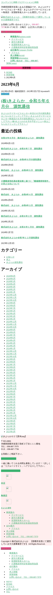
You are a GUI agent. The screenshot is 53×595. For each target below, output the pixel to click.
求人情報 (10, 531)
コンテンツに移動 (9, 2)
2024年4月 (10, 340)
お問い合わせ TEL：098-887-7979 (22, 536)
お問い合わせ (12, 589)
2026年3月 (10, 287)
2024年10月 (11, 327)
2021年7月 (10, 426)
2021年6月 (10, 429)
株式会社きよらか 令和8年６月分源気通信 (21, 159)
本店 (3, 483)
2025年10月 (11, 300)
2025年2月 (10, 319)
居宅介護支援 (17, 42)
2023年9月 (10, 359)
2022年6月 (10, 399)
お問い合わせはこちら (11, 32)
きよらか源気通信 (14, 262)
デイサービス (17, 39)
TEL (8, 592)
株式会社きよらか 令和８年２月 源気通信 (21, 216)
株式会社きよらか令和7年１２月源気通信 (20, 238)
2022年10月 (11, 389)
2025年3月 (10, 316)
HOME (9, 584)
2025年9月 (10, 303)
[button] (8, 458)
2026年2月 (10, 289)
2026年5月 (10, 281)
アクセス (15, 53)
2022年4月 (10, 405)
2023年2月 (10, 378)
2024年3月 (10, 343)
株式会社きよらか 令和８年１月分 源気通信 (22, 227)
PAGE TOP (6, 548)
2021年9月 (10, 421)
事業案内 (10, 512)
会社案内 (10, 526)
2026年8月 (10, 276)
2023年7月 (10, 364)
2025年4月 (10, 314)
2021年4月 (10, 432)
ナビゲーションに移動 (28, 2)
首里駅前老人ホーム (20, 45)
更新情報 (10, 534)
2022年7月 (10, 397)
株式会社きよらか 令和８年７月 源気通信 (21, 149)
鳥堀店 (4, 495)
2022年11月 (11, 386)
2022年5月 (10, 402)
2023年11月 (11, 354)
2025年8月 (10, 305)
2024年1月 (10, 348)
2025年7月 (10, 308)
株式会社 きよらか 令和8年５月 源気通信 (22, 170)
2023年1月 (10, 381)
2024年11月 (11, 324)
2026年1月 (10, 292)
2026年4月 (10, 284)
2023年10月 (11, 356)
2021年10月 (11, 418)
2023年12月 (11, 351)
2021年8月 (10, 424)
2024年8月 (10, 332)
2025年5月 (10, 311)
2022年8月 (10, 394)
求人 (8, 260)
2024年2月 (10, 346)
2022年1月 (10, 413)
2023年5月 (10, 370)
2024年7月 (10, 335)
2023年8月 (10, 362)
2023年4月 (10, 373)
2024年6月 (10, 338)
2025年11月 (11, 297)
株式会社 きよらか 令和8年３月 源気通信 (22, 205)
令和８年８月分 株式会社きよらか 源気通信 (22, 138)
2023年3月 (10, 375)
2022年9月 (10, 391)
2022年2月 (10, 410)
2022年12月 (11, 383)
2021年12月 (11, 415)
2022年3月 (10, 407)
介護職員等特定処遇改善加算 (24, 47)
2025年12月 (11, 295)
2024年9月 (10, 330)
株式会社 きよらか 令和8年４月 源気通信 (22, 194)
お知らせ (5, 94)
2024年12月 (11, 322)
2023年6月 (10, 367)
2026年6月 (10, 279)
